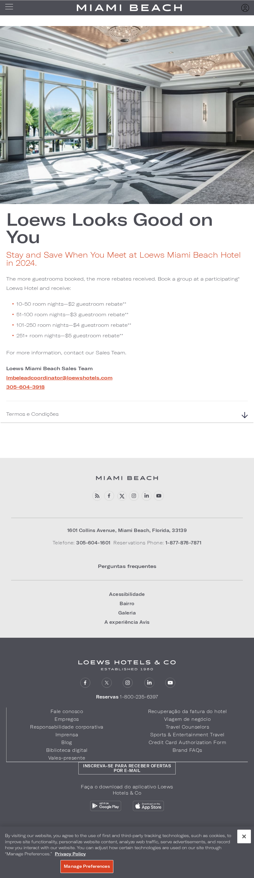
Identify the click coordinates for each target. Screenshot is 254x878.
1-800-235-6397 (139, 696)
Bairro (127, 603)
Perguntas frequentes (127, 566)
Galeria (127, 612)
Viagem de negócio (187, 719)
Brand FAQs (187, 750)
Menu (11, 8)
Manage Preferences (87, 866)
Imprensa (66, 734)
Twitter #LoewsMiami (121, 496)
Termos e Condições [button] (32, 414)
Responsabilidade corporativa (66, 726)
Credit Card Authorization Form (187, 742)
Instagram (128, 683)
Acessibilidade (127, 594)
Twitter (107, 683)
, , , (127, 530)
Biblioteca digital (67, 750)
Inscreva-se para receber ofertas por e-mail (127, 768)
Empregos (67, 719)
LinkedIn (146, 496)
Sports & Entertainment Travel (187, 734)
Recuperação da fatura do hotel (187, 711)
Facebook (109, 496)
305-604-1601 (93, 542)
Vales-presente (66, 757)
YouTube (159, 496)
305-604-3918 (25, 387)
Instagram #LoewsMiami (134, 496)
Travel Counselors (187, 726)
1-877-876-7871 (183, 542)
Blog (66, 742)
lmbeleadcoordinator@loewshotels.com (59, 377)
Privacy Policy (70, 853)
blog (97, 496)
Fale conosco (66, 711)
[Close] (244, 836)
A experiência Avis (127, 622)
